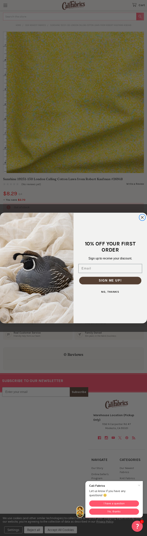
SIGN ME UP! (110, 280)
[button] (137, 526)
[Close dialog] (142, 217)
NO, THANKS (110, 292)
